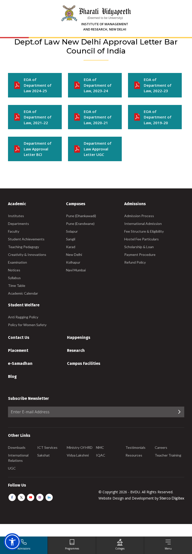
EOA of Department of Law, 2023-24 (98, 85)
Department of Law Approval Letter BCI (38, 149)
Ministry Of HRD (79, 447)
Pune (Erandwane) (80, 223)
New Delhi (74, 254)
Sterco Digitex (172, 498)
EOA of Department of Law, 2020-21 (98, 117)
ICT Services (47, 447)
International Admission (143, 223)
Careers (161, 447)
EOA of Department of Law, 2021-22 (38, 117)
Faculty (13, 231)
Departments (18, 223)
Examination (17, 262)
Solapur (72, 231)
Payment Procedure (140, 254)
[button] (12, 542)
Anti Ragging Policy (23, 317)
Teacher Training (168, 455)
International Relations (18, 458)
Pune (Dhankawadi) (81, 216)
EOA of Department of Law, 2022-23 (158, 85)
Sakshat (43, 455)
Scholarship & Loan (139, 247)
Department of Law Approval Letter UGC (98, 149)
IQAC (100, 455)
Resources (134, 455)
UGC (12, 468)
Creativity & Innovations (27, 254)
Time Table (16, 285)
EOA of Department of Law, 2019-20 (158, 117)
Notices (14, 270)
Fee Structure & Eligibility (144, 231)
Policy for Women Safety (27, 325)
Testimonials (136, 447)
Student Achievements (26, 239)
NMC (100, 447)
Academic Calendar (23, 293)
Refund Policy (135, 262)
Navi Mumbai (76, 270)
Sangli (70, 239)
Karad (70, 247)
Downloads (17, 447)
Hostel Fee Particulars (141, 239)
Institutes (16, 216)
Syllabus (14, 278)
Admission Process (139, 216)
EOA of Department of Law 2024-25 (38, 85)
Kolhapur (73, 262)
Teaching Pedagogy (23, 247)
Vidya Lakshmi (78, 455)
